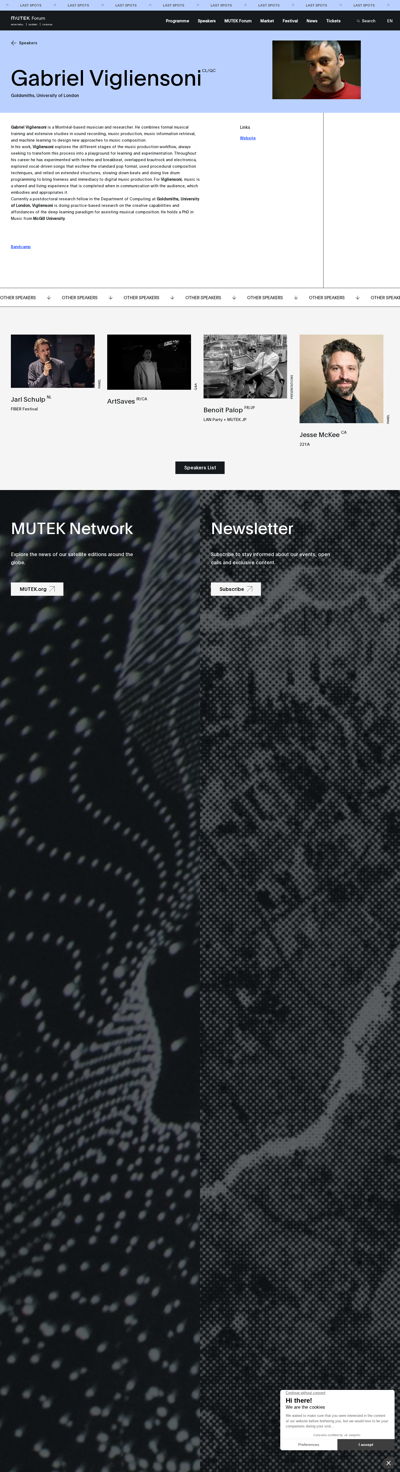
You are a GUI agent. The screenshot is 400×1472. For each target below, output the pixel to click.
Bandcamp (21, 246)
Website (248, 137)
